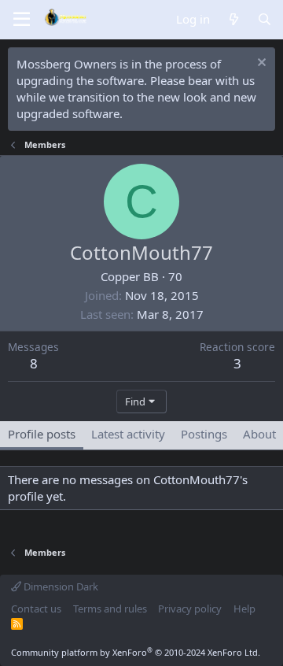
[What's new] (233, 19)
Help (244, 608)
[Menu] (21, 19)
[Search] (264, 19)
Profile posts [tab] (41, 434)
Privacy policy (190, 608)
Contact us (36, 608)
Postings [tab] (204, 434)
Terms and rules (110, 608)
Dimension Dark (59, 586)
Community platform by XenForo (135, 652)
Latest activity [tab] (128, 434)
